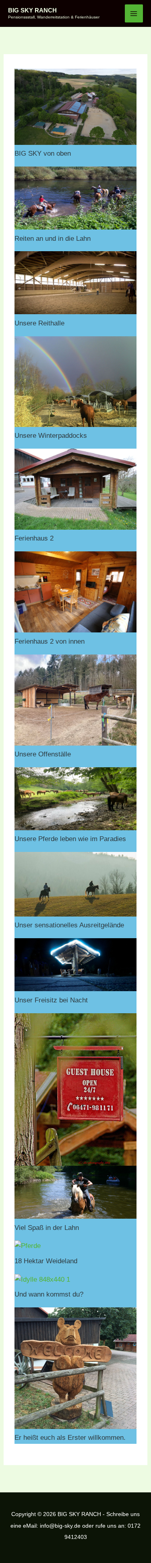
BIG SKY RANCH (32, 10)
